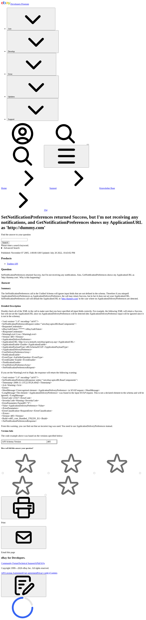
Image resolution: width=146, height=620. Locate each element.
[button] (23, 585)
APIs (37, 563)
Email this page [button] (8, 552)
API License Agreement (12, 573)
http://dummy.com (70, 298)
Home (4, 188)
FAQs (42, 563)
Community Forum (9, 563)
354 (45, 210)
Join (9, 29)
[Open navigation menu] (66, 156)
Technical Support (26, 563)
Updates (11, 97)
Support (11, 119)
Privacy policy (43, 573)
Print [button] (3, 522)
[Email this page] (23, 537)
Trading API (12, 264)
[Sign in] (22, 143)
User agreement (30, 573)
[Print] (23, 507)
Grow (10, 74)
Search (5, 243)
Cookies (53, 573)
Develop (11, 51)
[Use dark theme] (88, 144)
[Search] (65, 143)
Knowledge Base (107, 188)
